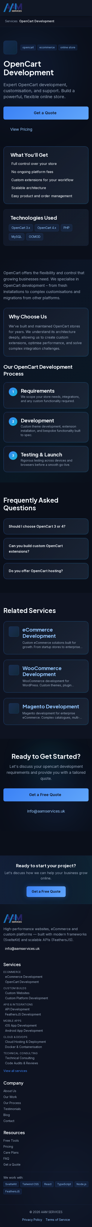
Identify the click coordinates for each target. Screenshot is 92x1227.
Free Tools (11, 1140)
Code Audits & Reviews (21, 1063)
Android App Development (24, 1030)
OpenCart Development (22, 982)
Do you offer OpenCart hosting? (36, 571)
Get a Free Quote (45, 794)
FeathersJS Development (23, 1014)
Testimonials (12, 1109)
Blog (6, 1115)
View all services (15, 1071)
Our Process (12, 1103)
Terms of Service (58, 1219)
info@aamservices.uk (46, 811)
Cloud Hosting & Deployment (25, 1041)
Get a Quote (45, 113)
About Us (9, 1091)
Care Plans (11, 1152)
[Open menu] (87, 7)
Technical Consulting (19, 1058)
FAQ (6, 1158)
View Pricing (21, 129)
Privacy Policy (32, 1219)
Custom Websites (17, 993)
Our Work (10, 1097)
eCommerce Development (23, 976)
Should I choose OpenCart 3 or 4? (37, 526)
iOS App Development (21, 1025)
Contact (8, 1121)
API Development (17, 1009)
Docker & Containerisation (23, 1047)
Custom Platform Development (26, 998)
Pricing (8, 1146)
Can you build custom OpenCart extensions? (36, 549)
